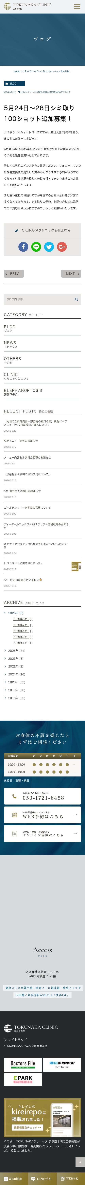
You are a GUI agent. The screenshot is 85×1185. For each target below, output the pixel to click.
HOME (17, 71)
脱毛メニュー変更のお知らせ (21, 441)
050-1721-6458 (42, 796)
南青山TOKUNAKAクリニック (57, 92)
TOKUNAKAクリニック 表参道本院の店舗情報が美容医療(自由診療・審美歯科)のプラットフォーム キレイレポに (42, 1146)
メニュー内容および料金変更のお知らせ (27, 457)
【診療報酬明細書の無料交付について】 (27, 474)
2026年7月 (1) (22, 625)
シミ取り (38, 92)
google (62, 247)
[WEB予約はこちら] (42, 815)
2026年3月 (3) (22, 637)
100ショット (27, 92)
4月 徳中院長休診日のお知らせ (22, 491)
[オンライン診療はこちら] (42, 833)
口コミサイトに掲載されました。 (23, 563)
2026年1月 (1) (22, 642)
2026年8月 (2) (22, 619)
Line (36, 247)
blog (12, 83)
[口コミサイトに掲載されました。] (76, 566)
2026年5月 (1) (22, 631)
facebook (23, 247)
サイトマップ (17, 1039)
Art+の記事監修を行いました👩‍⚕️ (23, 580)
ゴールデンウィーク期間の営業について (27, 507)
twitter (49, 247)
